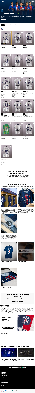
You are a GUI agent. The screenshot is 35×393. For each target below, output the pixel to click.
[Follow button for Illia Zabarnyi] (22, 123)
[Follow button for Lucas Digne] (10, 146)
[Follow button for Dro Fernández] (33, 123)
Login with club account (17, 301)
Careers (2, 379)
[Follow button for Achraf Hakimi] (33, 77)
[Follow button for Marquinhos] (33, 55)
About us (2, 376)
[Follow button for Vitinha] (10, 77)
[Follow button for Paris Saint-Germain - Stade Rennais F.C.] (33, 29)
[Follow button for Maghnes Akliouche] (22, 77)
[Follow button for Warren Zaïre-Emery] (10, 100)
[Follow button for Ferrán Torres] (10, 32)
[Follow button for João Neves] (33, 32)
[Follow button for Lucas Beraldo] (33, 100)
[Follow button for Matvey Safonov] (10, 123)
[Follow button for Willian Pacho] (10, 55)
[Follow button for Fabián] (22, 100)
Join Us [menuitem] (32, 1)
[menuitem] (1, 1)
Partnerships (2, 377)
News (1, 378)
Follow (4, 19)
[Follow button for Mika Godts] (22, 55)
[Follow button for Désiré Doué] (22, 32)
